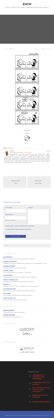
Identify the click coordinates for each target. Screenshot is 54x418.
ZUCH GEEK (7, 293)
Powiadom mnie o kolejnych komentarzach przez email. (20, 226)
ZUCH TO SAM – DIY (9, 298)
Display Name (9, 207)
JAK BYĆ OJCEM (8, 270)
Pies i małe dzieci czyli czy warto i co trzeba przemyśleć (41, 389)
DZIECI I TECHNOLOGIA (10, 280)
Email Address (9, 214)
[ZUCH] (6, 153)
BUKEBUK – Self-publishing (25, 152)
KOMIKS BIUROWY (9, 310)
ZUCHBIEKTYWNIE (9, 266)
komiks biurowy (47, 49)
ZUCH (12, 151)
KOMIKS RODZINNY (9, 315)
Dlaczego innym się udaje (41, 401)
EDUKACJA (6, 284)
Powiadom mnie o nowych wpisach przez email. (18, 229)
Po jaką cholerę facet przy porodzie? (41, 383)
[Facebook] (49, 152)
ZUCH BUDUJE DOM (9, 289)
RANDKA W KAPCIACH (10, 261)
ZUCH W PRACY (8, 275)
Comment (31, 207)
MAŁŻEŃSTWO (8, 257)
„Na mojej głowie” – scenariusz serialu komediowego (39, 376)
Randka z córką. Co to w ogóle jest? (40, 396)
